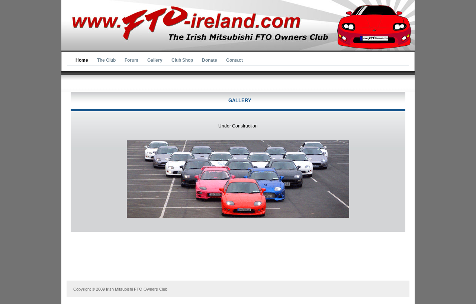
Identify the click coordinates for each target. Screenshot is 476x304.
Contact (234, 60)
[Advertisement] (239, 263)
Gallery (155, 60)
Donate (209, 60)
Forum (131, 60)
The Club (106, 60)
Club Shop (182, 60)
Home (81, 60)
